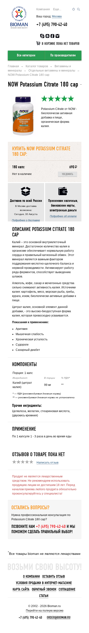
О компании (31, 576)
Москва (57, 16)
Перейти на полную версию (44, 610)
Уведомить (67, 174)
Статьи (43, 596)
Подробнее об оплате (63, 216)
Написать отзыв (47, 462)
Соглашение (67, 589)
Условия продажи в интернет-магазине (44, 583)
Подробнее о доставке (26, 220)
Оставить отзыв (53, 576)
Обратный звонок (44, 589)
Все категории (26, 55)
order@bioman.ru (58, 617)
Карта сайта (21, 589)
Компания (43, 9)
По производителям (63, 55)
